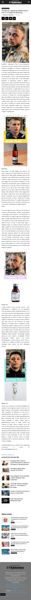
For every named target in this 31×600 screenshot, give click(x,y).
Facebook (13, 590)
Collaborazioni (20, 584)
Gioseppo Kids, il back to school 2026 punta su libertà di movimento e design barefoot (19, 462)
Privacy (22, 587)
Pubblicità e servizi (11, 584)
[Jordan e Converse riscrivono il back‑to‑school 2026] (6, 493)
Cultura (12, 545)
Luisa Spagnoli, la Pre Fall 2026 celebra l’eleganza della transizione (19, 477)
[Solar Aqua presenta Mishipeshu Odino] (6, 500)
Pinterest (18, 592)
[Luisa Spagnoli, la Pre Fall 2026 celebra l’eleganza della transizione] (6, 478)
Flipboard (7, 592)
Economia (13, 529)
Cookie (15, 589)
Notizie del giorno (14, 587)
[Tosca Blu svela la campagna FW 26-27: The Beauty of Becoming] (6, 485)
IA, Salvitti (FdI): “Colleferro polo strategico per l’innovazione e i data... (19, 519)
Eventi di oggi (14, 553)
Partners (24, 585)
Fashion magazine (10, 6)
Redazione (12, 585)
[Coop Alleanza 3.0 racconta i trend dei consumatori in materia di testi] (6, 544)
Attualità (13, 538)
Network (18, 585)
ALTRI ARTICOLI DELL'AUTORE (10, 457)
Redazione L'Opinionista (8, 14)
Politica (12, 522)
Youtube (24, 592)
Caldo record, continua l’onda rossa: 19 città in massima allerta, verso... (19, 535)
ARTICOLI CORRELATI (8, 455)
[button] (29, 2)
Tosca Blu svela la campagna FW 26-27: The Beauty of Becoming (19, 485)
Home (3, 6)
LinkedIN (13, 592)
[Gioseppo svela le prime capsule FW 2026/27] (6, 470)
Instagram (21, 590)
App (8, 587)
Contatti (7, 585)
